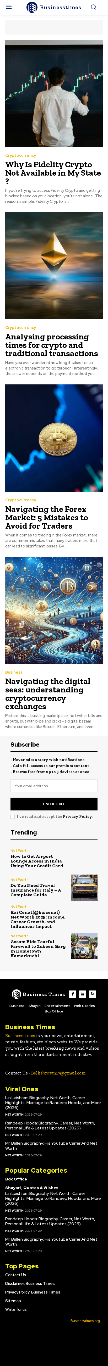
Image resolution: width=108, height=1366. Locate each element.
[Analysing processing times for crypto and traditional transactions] (54, 265)
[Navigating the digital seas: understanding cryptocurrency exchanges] (54, 610)
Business (14, 672)
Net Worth (19, 850)
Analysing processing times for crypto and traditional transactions (51, 345)
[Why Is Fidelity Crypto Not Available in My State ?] (54, 93)
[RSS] (92, 994)
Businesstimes (20, 1035)
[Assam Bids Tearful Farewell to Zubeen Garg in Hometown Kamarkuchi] (84, 946)
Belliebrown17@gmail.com (58, 1073)
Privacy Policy (77, 816)
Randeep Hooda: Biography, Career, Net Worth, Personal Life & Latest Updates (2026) (50, 1125)
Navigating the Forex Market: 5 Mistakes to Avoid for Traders (46, 517)
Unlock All (54, 804)
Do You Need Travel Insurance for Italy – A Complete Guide (35, 890)
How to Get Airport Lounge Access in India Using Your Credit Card (36, 861)
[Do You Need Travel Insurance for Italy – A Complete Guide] (84, 888)
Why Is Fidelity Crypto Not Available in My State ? (53, 172)
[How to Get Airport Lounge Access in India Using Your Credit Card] (84, 859)
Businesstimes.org (85, 1321)
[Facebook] (72, 994)
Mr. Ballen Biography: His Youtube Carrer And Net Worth (51, 1145)
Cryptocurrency (20, 156)
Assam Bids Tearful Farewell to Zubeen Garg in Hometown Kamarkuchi (38, 949)
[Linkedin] (82, 994)
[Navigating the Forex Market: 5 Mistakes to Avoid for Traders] (54, 437)
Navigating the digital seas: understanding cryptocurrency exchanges (47, 693)
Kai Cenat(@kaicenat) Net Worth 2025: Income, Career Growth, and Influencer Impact (38, 919)
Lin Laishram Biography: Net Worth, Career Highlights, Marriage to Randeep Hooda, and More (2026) (53, 1102)
